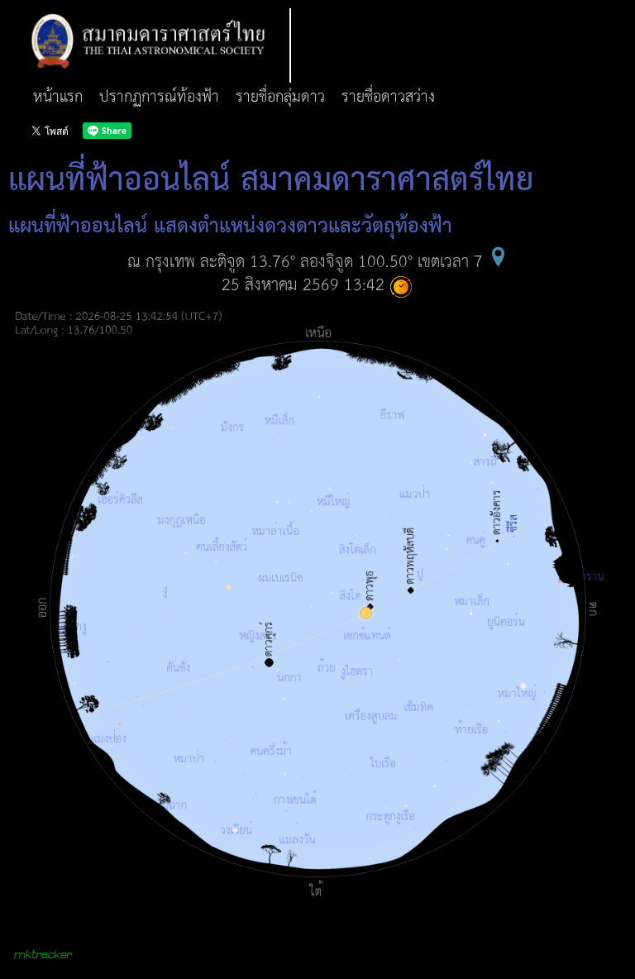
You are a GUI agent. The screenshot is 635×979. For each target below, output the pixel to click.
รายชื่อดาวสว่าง (388, 97)
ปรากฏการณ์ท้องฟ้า (159, 97)
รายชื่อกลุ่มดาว (280, 97)
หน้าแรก (58, 97)
